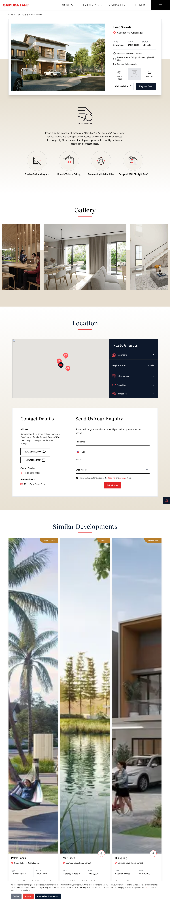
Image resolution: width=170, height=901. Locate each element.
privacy (122, 477)
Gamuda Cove (22, 14)
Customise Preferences (48, 896)
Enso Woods (36, 14)
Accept (28, 896)
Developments (90, 5)
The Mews (140, 5)
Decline (16, 896)
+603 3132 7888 (32, 473)
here (146, 887)
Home (10, 14)
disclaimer (112, 477)
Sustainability (117, 5)
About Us (67, 5)
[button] (60, 365)
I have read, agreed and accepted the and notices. (105, 477)
